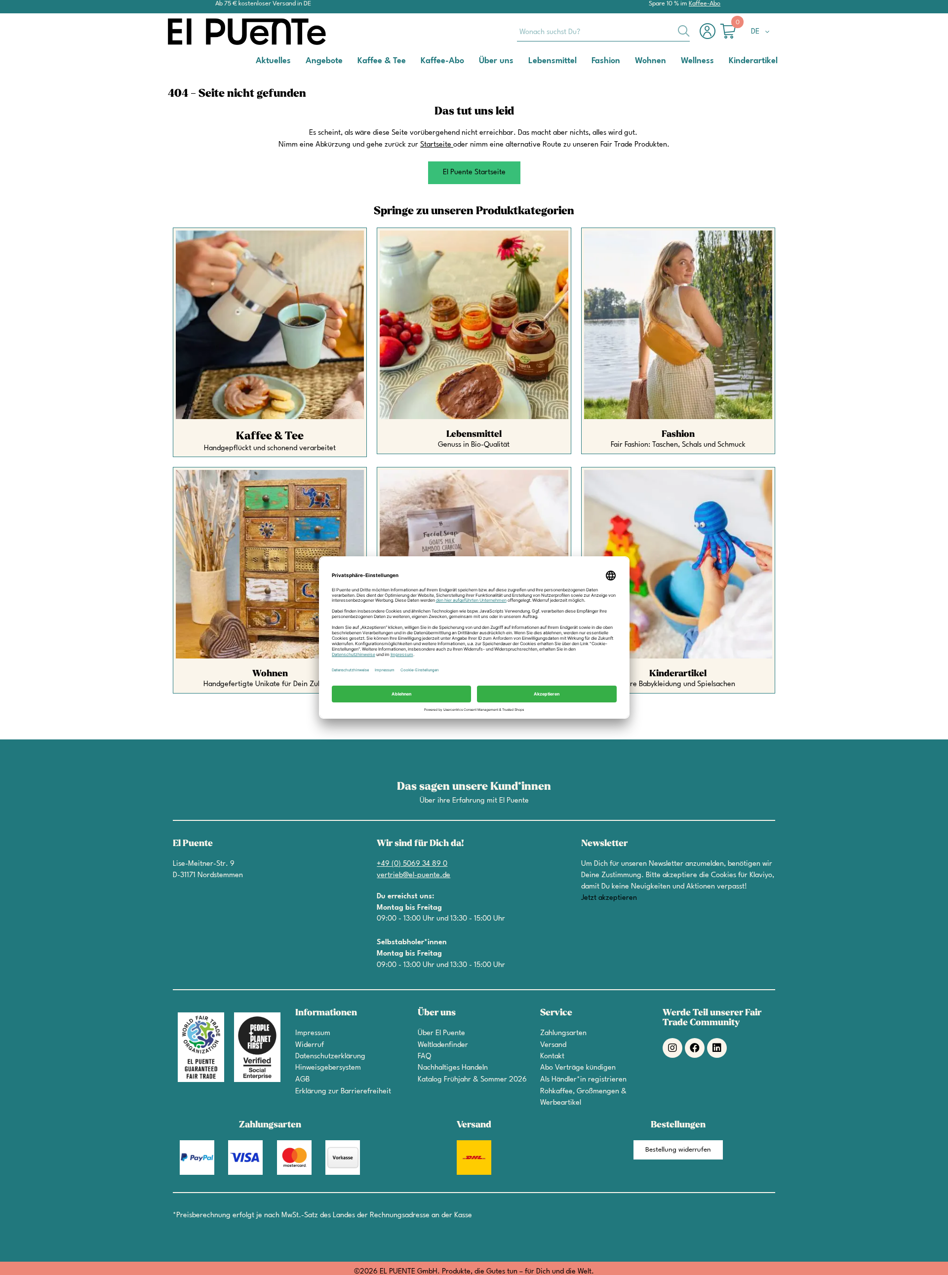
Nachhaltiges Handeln (453, 1068)
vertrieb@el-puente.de (413, 875)
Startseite (435, 145)
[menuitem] (273, 60)
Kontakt (552, 1056)
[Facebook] (695, 1048)
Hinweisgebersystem (328, 1068)
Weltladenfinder (443, 1045)
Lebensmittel (474, 434)
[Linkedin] (717, 1048)
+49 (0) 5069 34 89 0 (412, 864)
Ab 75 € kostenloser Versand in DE (263, 3)
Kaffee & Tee (270, 436)
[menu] (474, 61)
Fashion (678, 434)
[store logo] (207, 31)
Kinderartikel (678, 673)
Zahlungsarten (563, 1033)
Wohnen (270, 673)
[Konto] (710, 36)
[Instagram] (672, 1048)
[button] (762, 32)
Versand (553, 1045)
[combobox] (603, 31)
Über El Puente (441, 1033)
